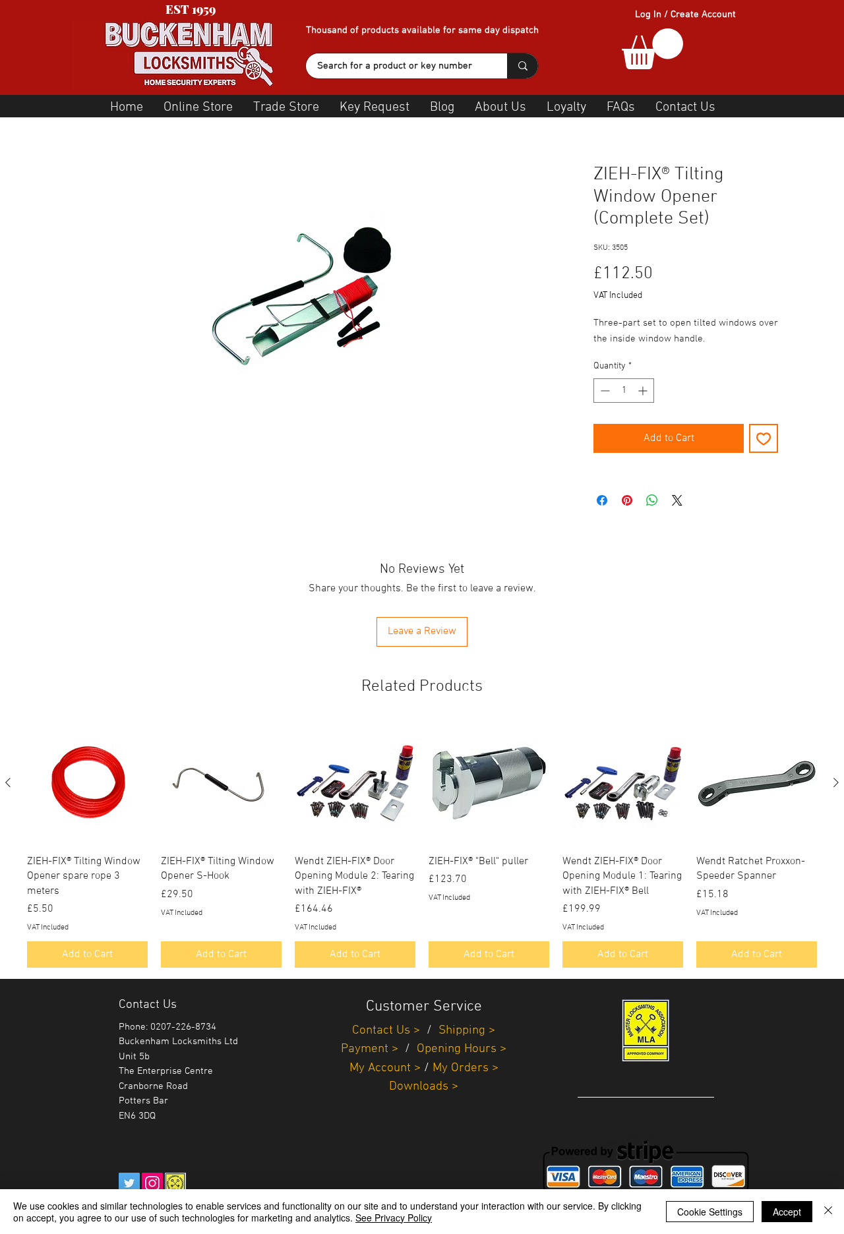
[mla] (175, 1183)
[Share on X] (677, 500)
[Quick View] (87, 783)
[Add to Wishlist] (763, 438)
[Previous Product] (8, 782)
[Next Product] (836, 782)
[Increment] (644, 390)
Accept (787, 1211)
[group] (422, 845)
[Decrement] (603, 390)
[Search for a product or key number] (522, 65)
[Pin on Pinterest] (627, 500)
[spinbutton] (624, 390)
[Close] (828, 1211)
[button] (652, 48)
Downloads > (423, 1086)
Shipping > (466, 1030)
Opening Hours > (461, 1049)
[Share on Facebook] (602, 500)
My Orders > (465, 1068)
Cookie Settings (709, 1211)
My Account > (385, 1068)
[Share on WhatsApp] (652, 500)
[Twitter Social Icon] (129, 1183)
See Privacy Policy (393, 1217)
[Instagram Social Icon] (152, 1183)
